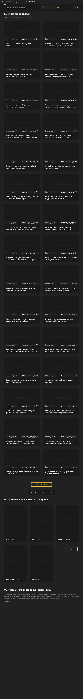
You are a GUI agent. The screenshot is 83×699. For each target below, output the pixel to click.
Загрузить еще (41, 484)
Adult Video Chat (6, 2)
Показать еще (67, 549)
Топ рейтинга (29, 18)
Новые (7, 18)
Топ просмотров (17, 18)
